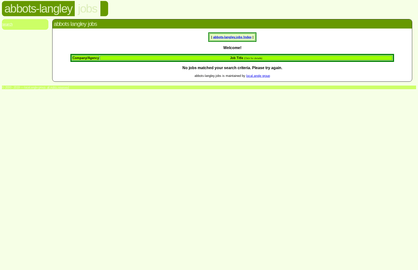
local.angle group (258, 76)
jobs (87, 8)
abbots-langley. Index (232, 37)
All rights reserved (58, 87)
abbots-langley (38, 8)
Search (7, 24)
